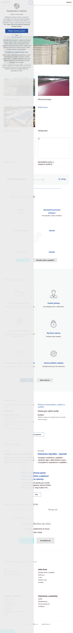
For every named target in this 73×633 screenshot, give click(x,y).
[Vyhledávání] (62, 2)
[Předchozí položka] (61, 401)
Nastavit (16, 35)
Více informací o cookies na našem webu (16, 52)
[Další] (62, 501)
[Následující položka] (66, 401)
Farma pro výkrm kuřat (48, 411)
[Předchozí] (67, 501)
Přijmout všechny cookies (16, 31)
